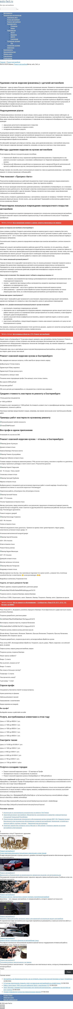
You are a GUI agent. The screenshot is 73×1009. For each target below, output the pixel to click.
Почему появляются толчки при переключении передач (22, 992)
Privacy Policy (8, 995)
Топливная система (13, 41)
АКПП (13, 33)
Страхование (8, 58)
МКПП (13, 37)
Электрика (10, 48)
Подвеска (14, 26)
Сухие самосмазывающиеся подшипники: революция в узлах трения (23, 853)
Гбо (12, 43)
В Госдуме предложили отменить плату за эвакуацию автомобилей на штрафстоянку (32, 983)
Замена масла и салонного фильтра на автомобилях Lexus (19, 940)
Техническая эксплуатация (12, 15)
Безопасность (8, 50)
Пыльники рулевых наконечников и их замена (15, 962)
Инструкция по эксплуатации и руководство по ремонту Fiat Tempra (26, 813)
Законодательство (10, 52)
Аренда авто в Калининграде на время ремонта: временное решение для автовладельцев (30, 875)
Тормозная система (13, 45)
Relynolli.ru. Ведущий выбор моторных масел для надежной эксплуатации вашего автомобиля (31, 919)
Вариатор (14, 35)
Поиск (2, 969)
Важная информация (10, 1000)
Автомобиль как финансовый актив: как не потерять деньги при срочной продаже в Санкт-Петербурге (38, 979)
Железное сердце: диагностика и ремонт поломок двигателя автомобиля (24, 897)
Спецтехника (8, 56)
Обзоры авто (8, 54)
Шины (13, 28)
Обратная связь (9, 997)
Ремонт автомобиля (14, 22)
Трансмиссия (11, 30)
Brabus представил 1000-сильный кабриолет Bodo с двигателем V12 (26, 985)
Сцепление (14, 39)
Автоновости (8, 13)
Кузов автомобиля (13, 20)
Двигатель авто (12, 17)
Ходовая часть (12, 24)
